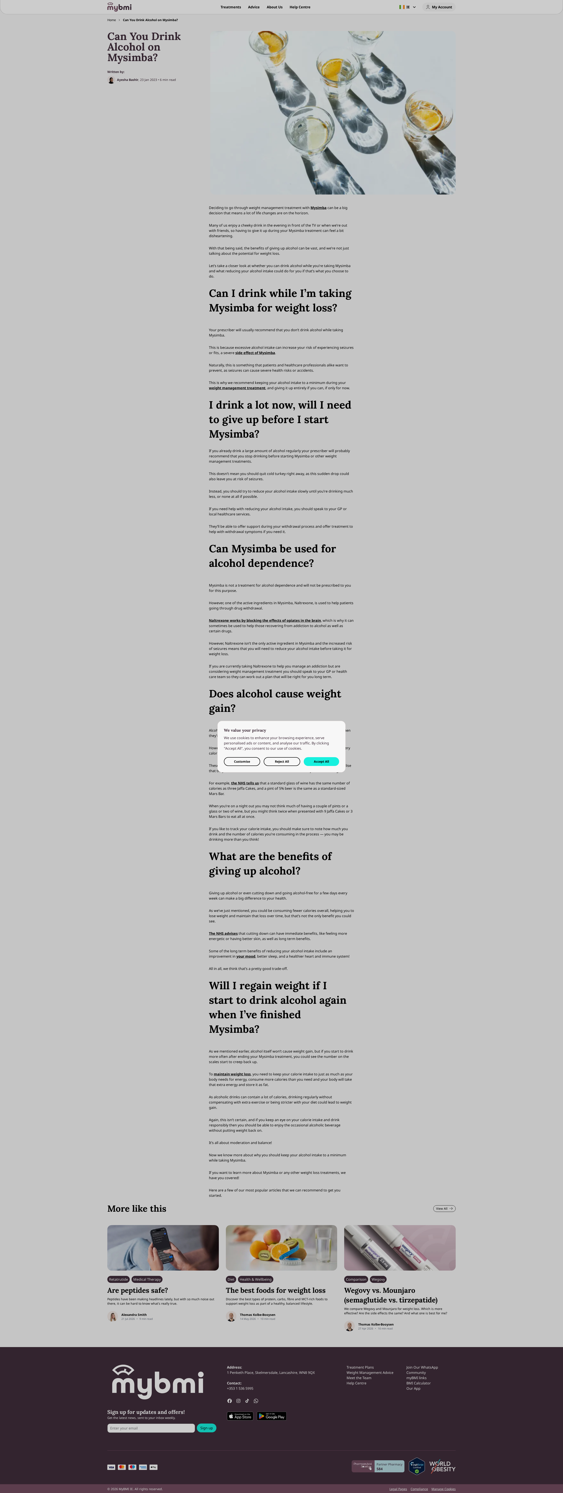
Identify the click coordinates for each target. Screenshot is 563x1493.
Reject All (282, 761)
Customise (242, 761)
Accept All (321, 761)
